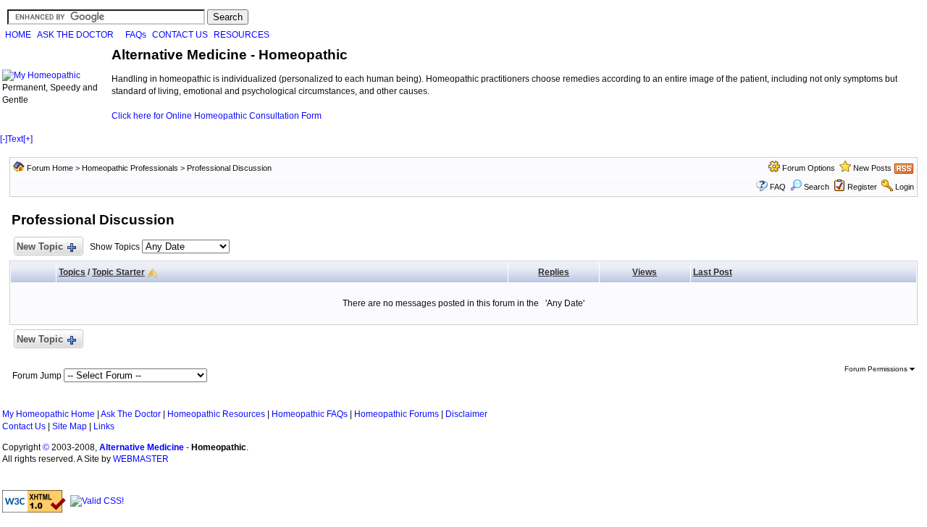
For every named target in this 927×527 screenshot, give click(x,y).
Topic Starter (118, 272)
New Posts (872, 168)
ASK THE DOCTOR (75, 35)
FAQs (135, 35)
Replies (553, 272)
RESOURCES (241, 35)
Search (816, 186)
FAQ (778, 186)
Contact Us (24, 426)
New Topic (40, 246)
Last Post (712, 272)
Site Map (69, 426)
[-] (3, 139)
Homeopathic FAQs (310, 414)
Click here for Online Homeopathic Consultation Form (217, 116)
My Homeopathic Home (48, 414)
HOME (18, 35)
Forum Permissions (877, 369)
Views (644, 272)
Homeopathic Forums (396, 414)
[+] (28, 139)
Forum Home (50, 168)
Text (15, 139)
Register (862, 186)
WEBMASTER (141, 459)
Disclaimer (466, 414)
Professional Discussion (229, 168)
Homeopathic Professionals (130, 168)
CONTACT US (180, 35)
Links (103, 426)
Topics (72, 272)
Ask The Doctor (131, 414)
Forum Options (808, 168)
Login (904, 186)
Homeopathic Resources (216, 414)
